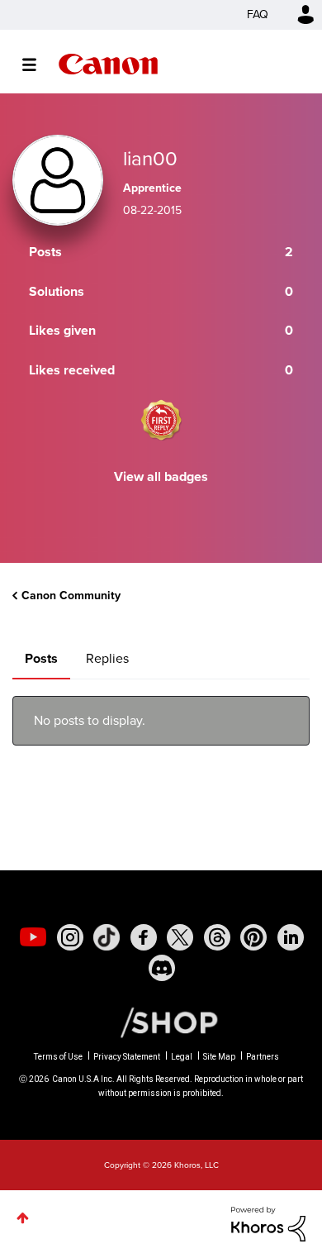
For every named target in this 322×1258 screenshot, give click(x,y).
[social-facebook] (143, 937)
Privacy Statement (126, 1056)
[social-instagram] (70, 937)
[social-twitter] (180, 937)
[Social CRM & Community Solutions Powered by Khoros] (268, 1222)
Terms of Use (58, 1056)
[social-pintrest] (253, 937)
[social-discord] (162, 968)
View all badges (161, 476)
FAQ (257, 14)
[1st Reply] (161, 420)
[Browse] (38, 64)
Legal (181, 1056)
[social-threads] (217, 937)
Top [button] (22, 1218)
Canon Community (108, 64)
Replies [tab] (107, 658)
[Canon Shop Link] (161, 1021)
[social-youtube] (33, 937)
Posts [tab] (41, 658)
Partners (262, 1056)
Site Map (219, 1056)
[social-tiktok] (106, 937)
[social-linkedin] (290, 937)
